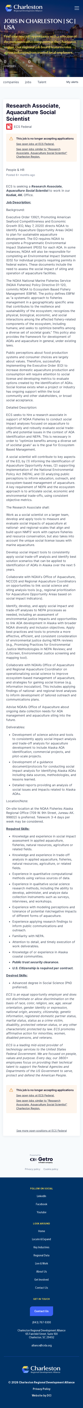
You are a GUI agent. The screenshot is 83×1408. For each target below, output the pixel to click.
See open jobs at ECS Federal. (35, 143)
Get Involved (41, 1279)
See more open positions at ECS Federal (41, 1130)
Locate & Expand (41, 1239)
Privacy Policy (41, 1388)
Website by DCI (41, 1395)
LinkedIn (41, 1196)
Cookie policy (50, 1169)
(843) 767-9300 (41, 1322)
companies (11, 82)
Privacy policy (32, 1169)
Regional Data (41, 1255)
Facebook (41, 1204)
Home (41, 1231)
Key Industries (41, 1247)
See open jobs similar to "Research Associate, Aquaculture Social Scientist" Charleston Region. (41, 152)
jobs (28, 82)
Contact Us (41, 1287)
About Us (41, 1271)
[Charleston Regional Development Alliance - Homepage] (23, 8)
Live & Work (41, 1263)
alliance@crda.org (41, 1345)
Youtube (41, 1212)
